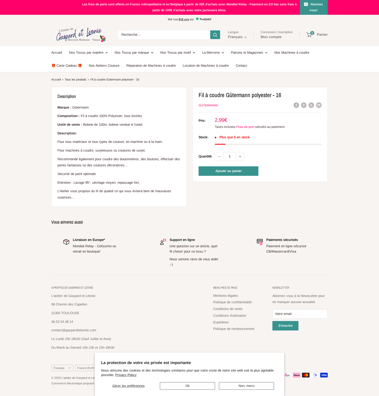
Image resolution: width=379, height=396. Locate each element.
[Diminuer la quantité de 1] (219, 156)
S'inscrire (285, 326)
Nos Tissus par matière (86, 52)
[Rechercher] (215, 34)
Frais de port (245, 126)
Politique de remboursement (233, 329)
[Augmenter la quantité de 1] (240, 156)
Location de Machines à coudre (206, 65)
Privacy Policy (126, 375)
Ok (187, 386)
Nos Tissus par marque (132, 52)
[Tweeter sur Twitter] (311, 105)
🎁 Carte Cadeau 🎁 (66, 65)
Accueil (56, 52)
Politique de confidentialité (232, 302)
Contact (241, 65)
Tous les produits (75, 79)
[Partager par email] (319, 105)
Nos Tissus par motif (175, 52)
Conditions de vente (227, 309)
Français (58, 368)
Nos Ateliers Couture (104, 65)
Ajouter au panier (228, 171)
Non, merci (246, 386)
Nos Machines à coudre (291, 52)
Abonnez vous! (316, 7)
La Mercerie (211, 52)
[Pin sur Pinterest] (304, 105)
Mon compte (271, 37)
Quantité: (205, 156)
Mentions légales (225, 296)
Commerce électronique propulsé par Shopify (80, 383)
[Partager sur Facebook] (296, 105)
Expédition (221, 322)
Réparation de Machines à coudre (151, 65)
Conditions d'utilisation (229, 315)
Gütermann (208, 105)
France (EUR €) (87, 368)
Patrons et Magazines (247, 52)
